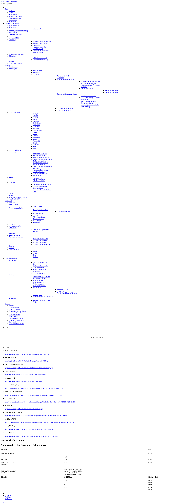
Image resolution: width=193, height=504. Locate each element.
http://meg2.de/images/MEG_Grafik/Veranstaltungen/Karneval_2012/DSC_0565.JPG (32, 436)
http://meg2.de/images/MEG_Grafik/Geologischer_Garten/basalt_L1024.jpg (29, 429)
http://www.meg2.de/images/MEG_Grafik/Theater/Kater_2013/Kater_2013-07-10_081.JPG (34, 395)
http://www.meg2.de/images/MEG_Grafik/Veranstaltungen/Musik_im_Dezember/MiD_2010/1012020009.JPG (40, 402)
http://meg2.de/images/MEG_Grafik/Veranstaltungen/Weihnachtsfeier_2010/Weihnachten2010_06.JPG (37, 415)
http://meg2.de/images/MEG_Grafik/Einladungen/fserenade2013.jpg (26, 361)
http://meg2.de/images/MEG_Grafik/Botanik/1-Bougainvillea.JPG (26, 374)
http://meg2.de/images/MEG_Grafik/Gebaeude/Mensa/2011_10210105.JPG (29, 354)
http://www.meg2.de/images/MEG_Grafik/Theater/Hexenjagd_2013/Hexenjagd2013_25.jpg (34, 388)
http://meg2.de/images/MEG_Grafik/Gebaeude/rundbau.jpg (24, 409)
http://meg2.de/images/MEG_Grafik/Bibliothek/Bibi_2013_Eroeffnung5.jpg (29, 368)
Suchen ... (4, 3)
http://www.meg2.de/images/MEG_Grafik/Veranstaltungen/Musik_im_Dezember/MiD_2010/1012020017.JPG (40, 422)
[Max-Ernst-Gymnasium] (9, 2)
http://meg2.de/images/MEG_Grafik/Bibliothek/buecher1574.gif (25, 381)
